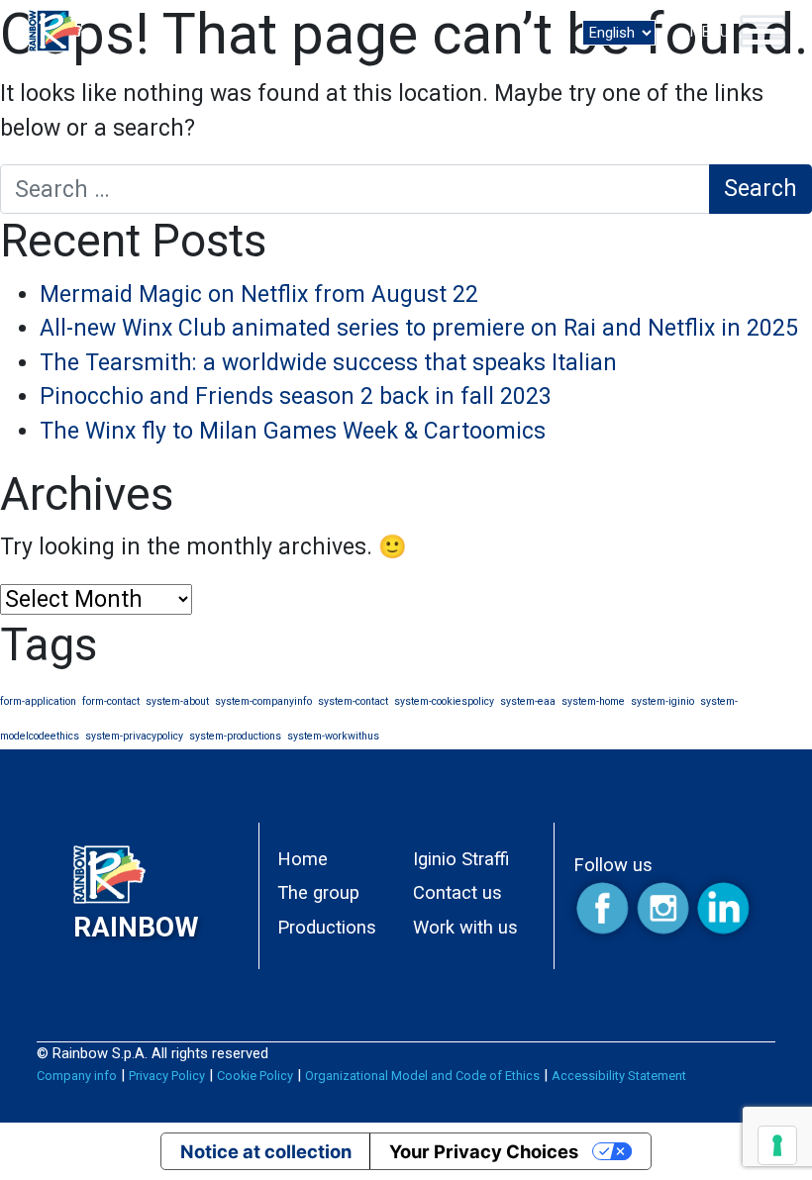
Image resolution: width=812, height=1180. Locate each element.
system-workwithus (333, 736)
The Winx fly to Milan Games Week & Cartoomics (293, 431)
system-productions (235, 736)
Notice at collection (266, 1151)
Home (302, 858)
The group (318, 892)
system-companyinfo (263, 701)
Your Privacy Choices (483, 1151)
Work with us (465, 927)
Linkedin (723, 909)
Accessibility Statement (619, 1075)
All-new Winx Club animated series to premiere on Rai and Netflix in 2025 (419, 328)
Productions (326, 927)
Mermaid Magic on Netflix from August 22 (259, 294)
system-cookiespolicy (444, 701)
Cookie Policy (255, 1075)
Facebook (603, 909)
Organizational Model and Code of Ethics (422, 1075)
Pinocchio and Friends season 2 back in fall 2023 (296, 396)
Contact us (457, 892)
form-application (38, 701)
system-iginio (662, 701)
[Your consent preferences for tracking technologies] (777, 1145)
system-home (593, 701)
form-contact (111, 701)
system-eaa (528, 701)
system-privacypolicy (134, 736)
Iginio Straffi (461, 858)
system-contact (353, 701)
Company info (77, 1075)
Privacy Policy (167, 1075)
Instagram (664, 909)
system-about (177, 701)
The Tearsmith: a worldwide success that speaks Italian (328, 362)
